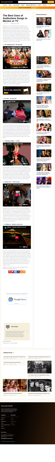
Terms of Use (13, 437)
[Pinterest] (9, 287)
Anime (23, 5)
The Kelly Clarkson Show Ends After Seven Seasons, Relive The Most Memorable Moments (43, 173)
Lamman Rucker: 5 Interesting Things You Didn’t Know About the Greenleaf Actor (44, 66)
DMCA (12, 436)
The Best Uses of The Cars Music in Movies (13, 408)
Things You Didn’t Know (31, 5)
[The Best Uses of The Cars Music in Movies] (15, 400)
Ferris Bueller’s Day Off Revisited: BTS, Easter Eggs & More (43, 133)
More (50, 5)
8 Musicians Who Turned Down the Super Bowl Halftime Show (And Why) (44, 146)
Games (40, 5)
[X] (18, 287)
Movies (10, 5)
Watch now (34, 7)
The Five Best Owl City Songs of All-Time (12, 377)
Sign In (50, 2)
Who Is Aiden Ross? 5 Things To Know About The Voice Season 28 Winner (44, 187)
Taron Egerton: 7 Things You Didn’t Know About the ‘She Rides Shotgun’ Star (44, 80)
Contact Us (13, 441)
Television (4, 5)
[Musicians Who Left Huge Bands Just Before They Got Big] (40, 400)
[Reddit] (21, 287)
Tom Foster (6, 23)
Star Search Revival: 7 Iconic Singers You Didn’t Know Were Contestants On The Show (43, 106)
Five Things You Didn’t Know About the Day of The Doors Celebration (18, 372)
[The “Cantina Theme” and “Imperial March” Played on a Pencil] (40, 382)
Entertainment (16, 5)
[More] (24, 287)
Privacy (12, 434)
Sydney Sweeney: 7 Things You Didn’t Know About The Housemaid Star (44, 120)
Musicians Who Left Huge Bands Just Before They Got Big (40, 408)
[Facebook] (15, 287)
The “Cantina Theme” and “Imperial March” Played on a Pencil (41, 390)
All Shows (45, 5)
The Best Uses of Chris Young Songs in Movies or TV (39, 372)
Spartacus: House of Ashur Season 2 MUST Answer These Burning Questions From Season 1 (44, 159)
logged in (8, 358)
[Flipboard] (12, 287)
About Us (12, 439)
